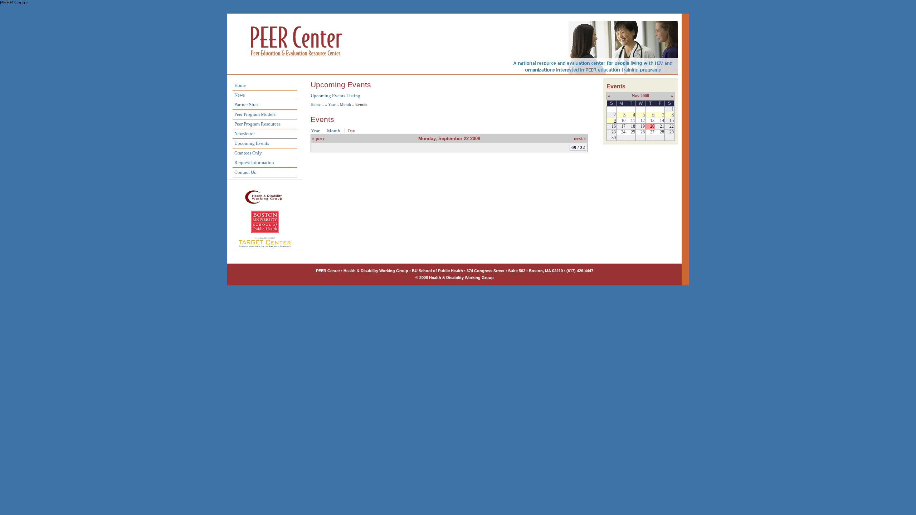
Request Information (254, 162)
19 (642, 126)
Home (240, 85)
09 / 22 (578, 147)
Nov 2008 (640, 95)
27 (652, 131)
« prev (318, 138)
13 (652, 120)
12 (642, 120)
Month (345, 104)
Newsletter (244, 133)
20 (652, 126)
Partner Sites (246, 104)
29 (671, 131)
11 (633, 120)
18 (633, 126)
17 (623, 126)
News (239, 95)
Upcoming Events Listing (335, 95)
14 (662, 120)
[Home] (296, 65)
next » (580, 138)
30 (614, 137)
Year (332, 104)
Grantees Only (248, 153)
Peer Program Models (255, 114)
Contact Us (245, 172)
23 (614, 131)
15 (671, 120)
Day (351, 130)
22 (671, 126)
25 (633, 131)
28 (662, 131)
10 (623, 120)
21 (662, 126)
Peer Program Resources (257, 124)
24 (623, 131)
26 (642, 131)
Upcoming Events (251, 143)
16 (614, 126)
